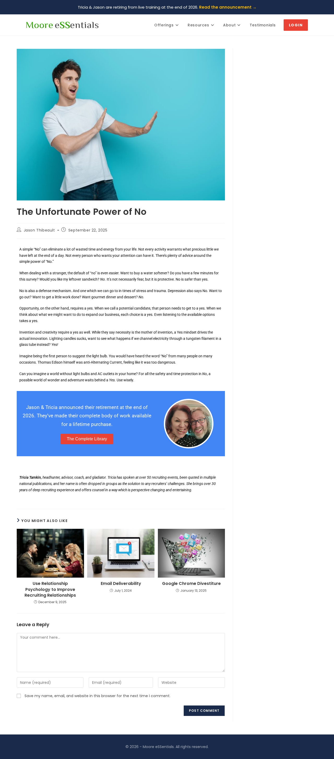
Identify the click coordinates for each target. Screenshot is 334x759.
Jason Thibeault (39, 230)
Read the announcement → (228, 7)
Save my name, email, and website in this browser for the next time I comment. (97, 695)
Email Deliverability (121, 583)
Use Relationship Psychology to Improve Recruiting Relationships (50, 589)
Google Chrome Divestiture (191, 583)
